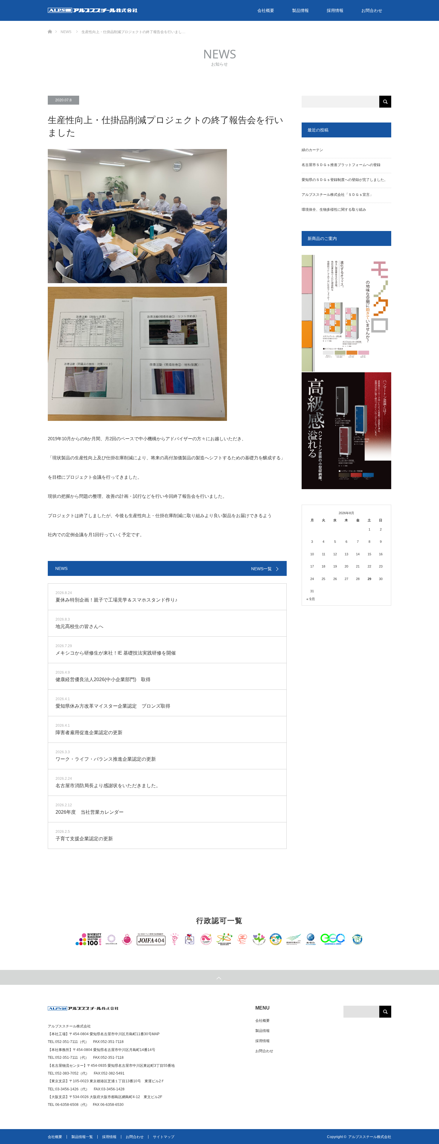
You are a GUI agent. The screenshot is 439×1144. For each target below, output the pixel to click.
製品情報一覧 (82, 1137)
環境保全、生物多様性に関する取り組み (334, 209)
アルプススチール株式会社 (369, 1137)
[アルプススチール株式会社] (83, 1011)
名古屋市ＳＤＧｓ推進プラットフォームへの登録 (341, 165)
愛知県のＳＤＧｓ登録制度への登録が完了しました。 (345, 180)
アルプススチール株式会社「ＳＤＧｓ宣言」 (337, 195)
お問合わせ (371, 10)
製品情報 (300, 10)
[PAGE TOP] (219, 977)
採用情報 (335, 10)
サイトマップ (163, 1137)
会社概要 (265, 10)
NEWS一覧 (261, 569)
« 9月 (310, 599)
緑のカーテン (312, 150)
